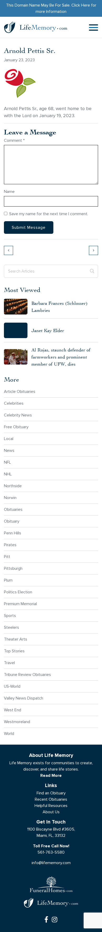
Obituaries (13, 509)
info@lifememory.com (51, 862)
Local (8, 438)
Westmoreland (17, 721)
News (9, 450)
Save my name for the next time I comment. (48, 213)
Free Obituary (16, 426)
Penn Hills (12, 532)
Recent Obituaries (51, 799)
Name (9, 191)
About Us (51, 811)
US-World (12, 686)
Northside (13, 485)
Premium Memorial (20, 603)
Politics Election (18, 591)
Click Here (80, 5)
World (9, 733)
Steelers (11, 627)
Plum (8, 580)
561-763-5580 (51, 852)
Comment (14, 140)
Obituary (11, 521)
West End (12, 709)
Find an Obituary (51, 792)
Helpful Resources (51, 805)
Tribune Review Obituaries (27, 674)
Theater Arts (15, 639)
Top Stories (14, 650)
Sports (10, 615)
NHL (8, 474)
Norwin (10, 497)
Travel (9, 662)
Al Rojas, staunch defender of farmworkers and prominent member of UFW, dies (60, 357)
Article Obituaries (19, 391)
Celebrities (14, 403)
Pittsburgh (13, 568)
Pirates (10, 544)
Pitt (7, 556)
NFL (7, 462)
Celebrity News (18, 415)
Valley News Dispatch (23, 698)
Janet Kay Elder (47, 330)
